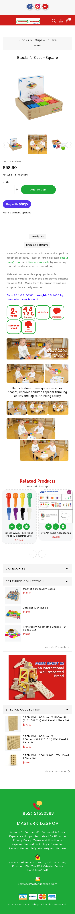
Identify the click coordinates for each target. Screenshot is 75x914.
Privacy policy (22, 840)
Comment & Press (53, 832)
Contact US (32, 832)
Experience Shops (20, 836)
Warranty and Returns (52, 848)
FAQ (33, 848)
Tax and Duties (18, 848)
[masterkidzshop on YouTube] (45, 5)
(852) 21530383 (37, 813)
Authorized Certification (50, 836)
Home (37, 45)
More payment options (17, 212)
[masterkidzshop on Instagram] (37, 5)
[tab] (37, 236)
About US (16, 832)
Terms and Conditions (47, 840)
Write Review (12, 161)
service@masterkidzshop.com (37, 883)
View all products (58, 647)
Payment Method (22, 844)
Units (6, 182)
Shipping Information (50, 844)
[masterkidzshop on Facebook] (30, 5)
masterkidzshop (37, 823)
